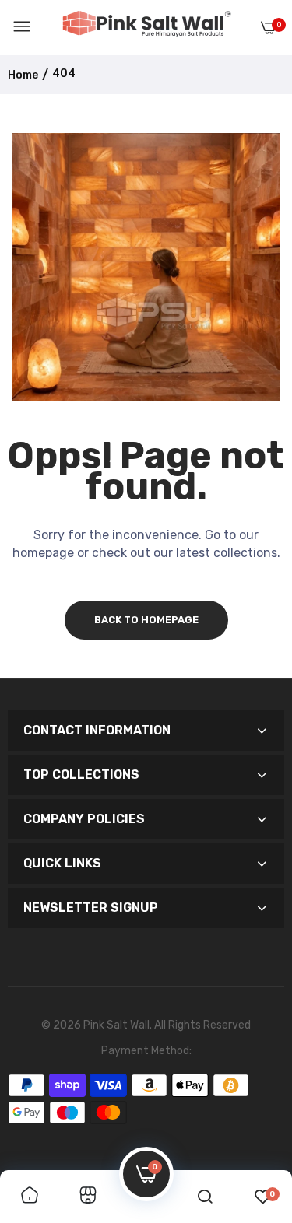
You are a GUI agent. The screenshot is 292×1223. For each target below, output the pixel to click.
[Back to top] (255, 1131)
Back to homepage (146, 620)
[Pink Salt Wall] (146, 27)
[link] (29, 1196)
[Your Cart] (268, 27)
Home (23, 75)
